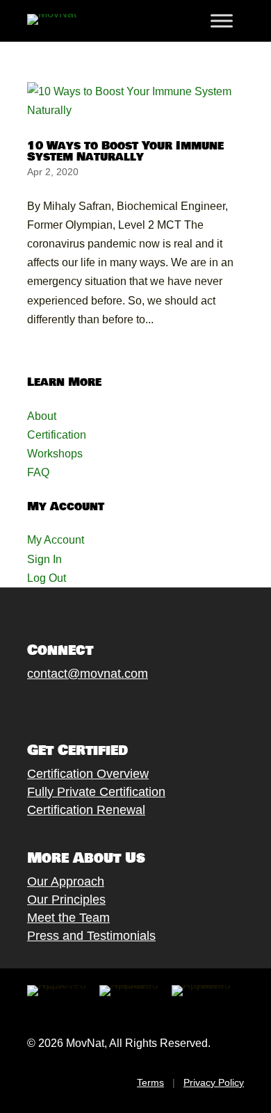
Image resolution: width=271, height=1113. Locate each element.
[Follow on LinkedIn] (132, 706)
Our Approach (65, 881)
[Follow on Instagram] (76, 706)
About (41, 416)
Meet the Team (68, 918)
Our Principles (66, 900)
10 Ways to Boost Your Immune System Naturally (125, 151)
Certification (56, 435)
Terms (150, 1082)
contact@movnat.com (87, 674)
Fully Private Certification (96, 792)
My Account (55, 540)
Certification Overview (88, 774)
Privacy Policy (213, 1082)
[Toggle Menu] (222, 21)
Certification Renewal (86, 810)
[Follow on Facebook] (21, 706)
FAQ (38, 472)
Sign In (44, 559)
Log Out (46, 578)
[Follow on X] (49, 706)
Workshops (55, 454)
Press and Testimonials (91, 936)
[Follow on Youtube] (104, 706)
